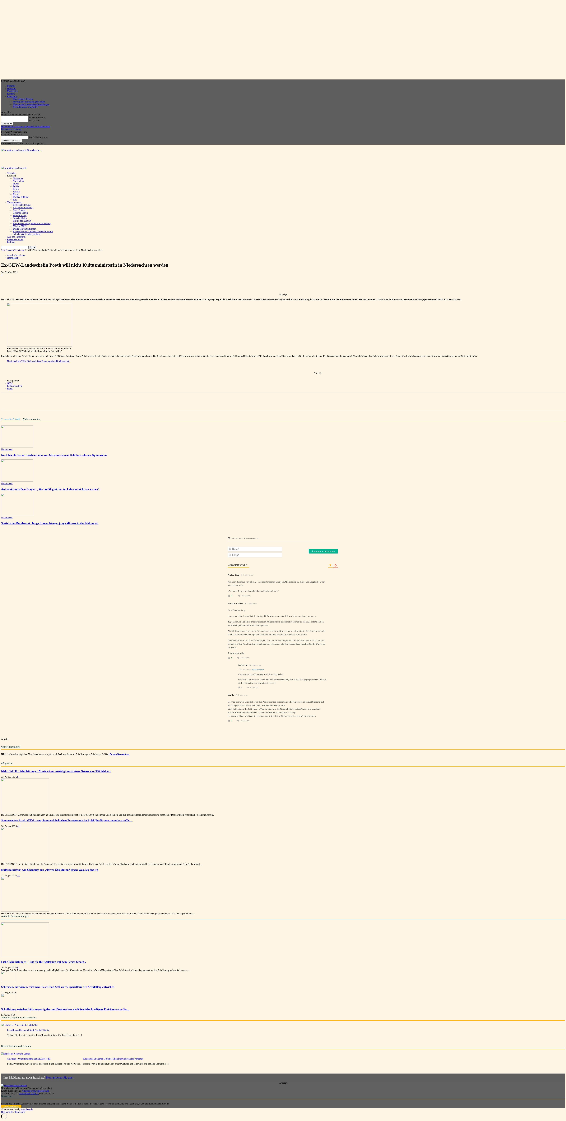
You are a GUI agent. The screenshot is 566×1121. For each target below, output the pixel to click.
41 (18, 826)
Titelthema (18, 178)
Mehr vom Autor (31, 419)
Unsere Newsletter (10, 746)
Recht (15, 194)
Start (3, 250)
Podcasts (11, 242)
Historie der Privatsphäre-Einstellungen (31, 104)
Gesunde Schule (20, 213)
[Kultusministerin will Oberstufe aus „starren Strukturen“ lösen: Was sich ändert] (25, 911)
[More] (92, 284)
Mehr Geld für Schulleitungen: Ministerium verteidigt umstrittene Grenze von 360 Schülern (56, 771)
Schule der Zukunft (22, 221)
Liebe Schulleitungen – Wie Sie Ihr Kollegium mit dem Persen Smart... (43, 961)
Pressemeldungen (15, 239)
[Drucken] (81, 285)
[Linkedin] (60, 285)
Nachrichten (18, 181)
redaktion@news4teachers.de (35, 1091)
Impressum (12, 96)
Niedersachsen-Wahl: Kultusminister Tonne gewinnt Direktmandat (38, 361)
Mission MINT (20, 226)
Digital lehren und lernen (24, 229)
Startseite (11, 85)
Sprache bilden (20, 218)
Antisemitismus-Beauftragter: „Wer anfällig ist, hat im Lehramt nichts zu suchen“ (50, 489)
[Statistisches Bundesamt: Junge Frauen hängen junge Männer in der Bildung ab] (17, 515)
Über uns (11, 88)
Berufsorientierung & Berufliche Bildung (32, 223)
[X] (38, 285)
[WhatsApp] (49, 285)
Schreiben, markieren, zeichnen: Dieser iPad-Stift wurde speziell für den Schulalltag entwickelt (57, 986)
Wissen (16, 191)
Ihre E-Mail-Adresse (37, 137)
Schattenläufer (258, 669)
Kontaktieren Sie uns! (59, 1077)
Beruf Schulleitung (22, 205)
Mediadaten (12, 91)
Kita (15, 199)
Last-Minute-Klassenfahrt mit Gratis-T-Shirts (28, 1030)
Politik (16, 186)
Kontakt (11, 93)
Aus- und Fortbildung (23, 207)
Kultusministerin (14, 386)
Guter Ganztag (20, 210)
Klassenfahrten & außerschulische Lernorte (33, 231)
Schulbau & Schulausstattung (26, 234)
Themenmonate (14, 202)
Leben (16, 189)
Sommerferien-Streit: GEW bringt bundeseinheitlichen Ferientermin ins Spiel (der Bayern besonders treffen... (67, 820)
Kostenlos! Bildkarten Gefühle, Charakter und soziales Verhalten (113, 1058)
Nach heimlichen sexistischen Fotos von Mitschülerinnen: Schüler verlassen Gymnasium (54, 455)
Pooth (10, 388)
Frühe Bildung (20, 215)
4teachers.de (27, 1109)
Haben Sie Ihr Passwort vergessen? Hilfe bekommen (25, 126)
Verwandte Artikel (10, 419)
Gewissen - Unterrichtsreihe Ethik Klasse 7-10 (28, 1058)
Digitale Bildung (20, 197)
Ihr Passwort (34, 120)
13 (18, 875)
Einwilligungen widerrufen (25, 107)
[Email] (70, 285)
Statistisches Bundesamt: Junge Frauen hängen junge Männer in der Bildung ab (49, 523)
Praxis (16, 183)
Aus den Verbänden (16, 236)
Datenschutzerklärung (23, 99)
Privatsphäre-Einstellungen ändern (29, 101)
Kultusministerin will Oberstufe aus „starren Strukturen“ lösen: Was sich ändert (49, 869)
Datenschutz (7, 1112)
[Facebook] (28, 285)
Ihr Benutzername (36, 117)
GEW (10, 383)
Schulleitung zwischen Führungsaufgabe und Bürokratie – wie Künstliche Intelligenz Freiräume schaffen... (65, 1009)
